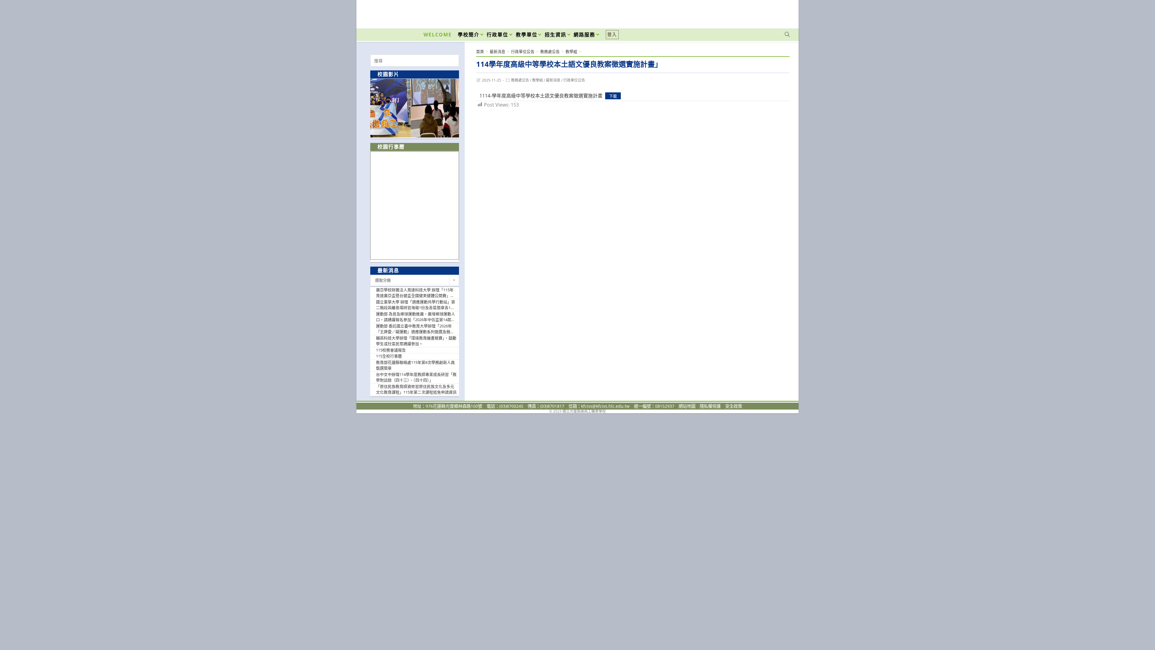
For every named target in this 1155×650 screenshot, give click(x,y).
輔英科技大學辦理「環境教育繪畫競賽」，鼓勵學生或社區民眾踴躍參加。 (416, 341)
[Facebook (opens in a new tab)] (753, 13)
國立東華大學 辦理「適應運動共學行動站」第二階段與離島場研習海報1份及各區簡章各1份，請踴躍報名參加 (415, 305)
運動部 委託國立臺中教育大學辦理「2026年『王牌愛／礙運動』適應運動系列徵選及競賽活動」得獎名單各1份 (415, 329)
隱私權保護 (710, 406)
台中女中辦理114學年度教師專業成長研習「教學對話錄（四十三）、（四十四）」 (416, 377)
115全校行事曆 (389, 356)
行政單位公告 (574, 80)
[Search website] (787, 34)
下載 (613, 96)
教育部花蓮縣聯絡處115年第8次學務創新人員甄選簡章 (415, 365)
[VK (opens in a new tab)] (779, 13)
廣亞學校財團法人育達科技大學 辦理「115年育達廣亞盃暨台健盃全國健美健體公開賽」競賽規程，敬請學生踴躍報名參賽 (415, 293)
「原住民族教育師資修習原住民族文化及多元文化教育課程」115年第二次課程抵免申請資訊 (416, 389)
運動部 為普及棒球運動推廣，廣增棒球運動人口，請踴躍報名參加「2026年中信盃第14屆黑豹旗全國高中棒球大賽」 (415, 317)
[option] (414, 108)
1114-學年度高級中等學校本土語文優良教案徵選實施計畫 (540, 95)
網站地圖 (687, 406)
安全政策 (733, 406)
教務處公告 (520, 80)
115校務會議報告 (391, 350)
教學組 (537, 80)
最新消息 (553, 80)
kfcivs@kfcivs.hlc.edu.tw (605, 406)
